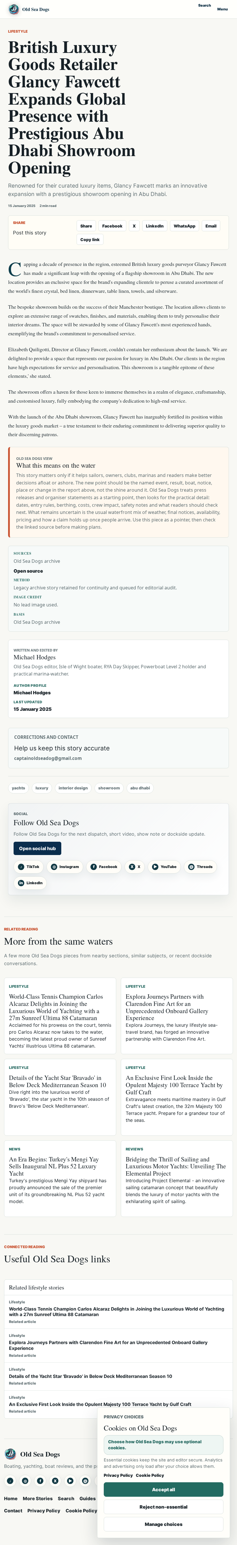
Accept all (163, 1489)
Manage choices (163, 1524)
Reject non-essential (164, 1507)
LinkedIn (155, 225)
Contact (13, 1510)
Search (204, 5)
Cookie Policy (81, 1510)
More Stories (38, 1498)
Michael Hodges (32, 692)
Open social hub (37, 848)
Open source (28, 571)
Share (86, 225)
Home (11, 1498)
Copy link (90, 239)
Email (210, 225)
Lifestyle (18, 31)
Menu (222, 9)
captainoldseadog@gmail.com (48, 758)
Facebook (112, 225)
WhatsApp (184, 225)
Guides (87, 1498)
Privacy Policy (43, 1510)
